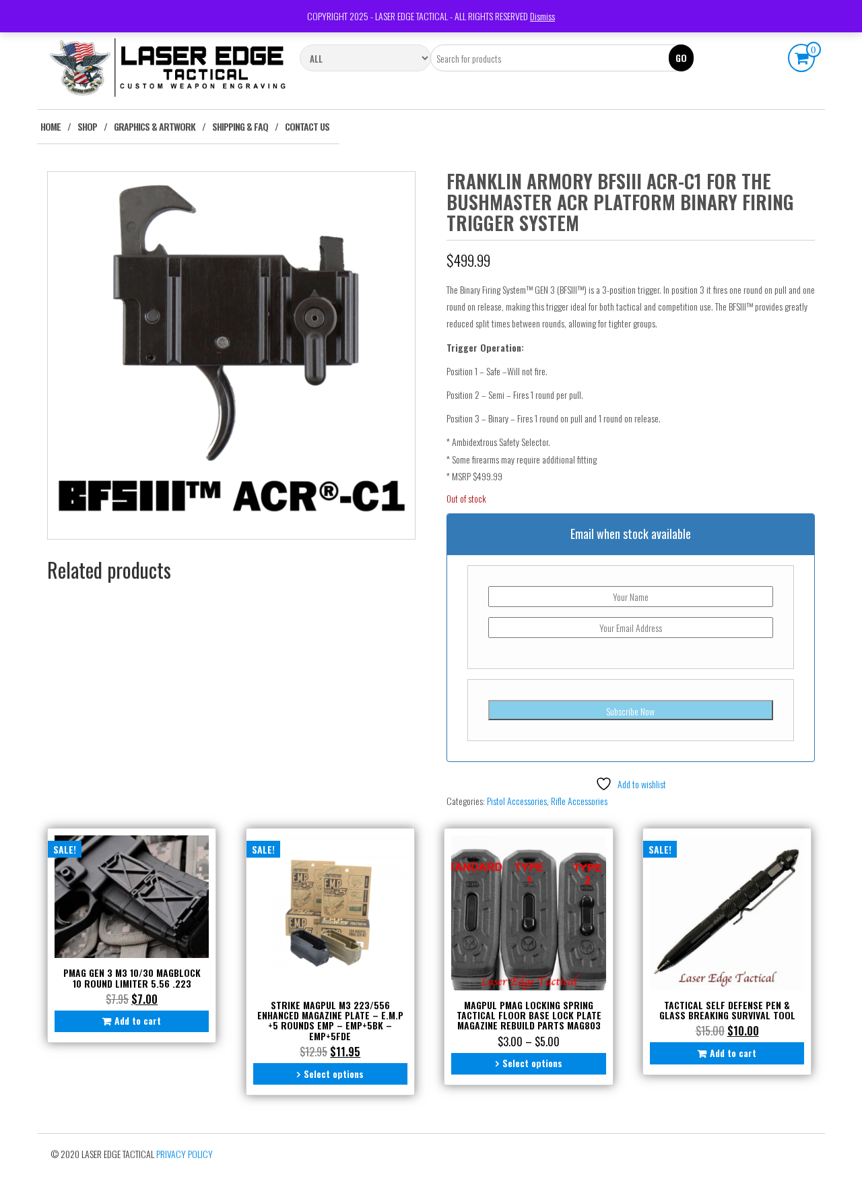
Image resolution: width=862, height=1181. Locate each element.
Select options (334, 1073)
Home (50, 126)
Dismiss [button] (542, 16)
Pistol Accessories (517, 801)
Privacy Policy (184, 1154)
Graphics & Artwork (154, 126)
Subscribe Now (630, 711)
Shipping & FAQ (240, 126)
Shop (87, 126)
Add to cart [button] (137, 1020)
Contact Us (307, 126)
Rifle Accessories (579, 801)
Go (681, 58)
